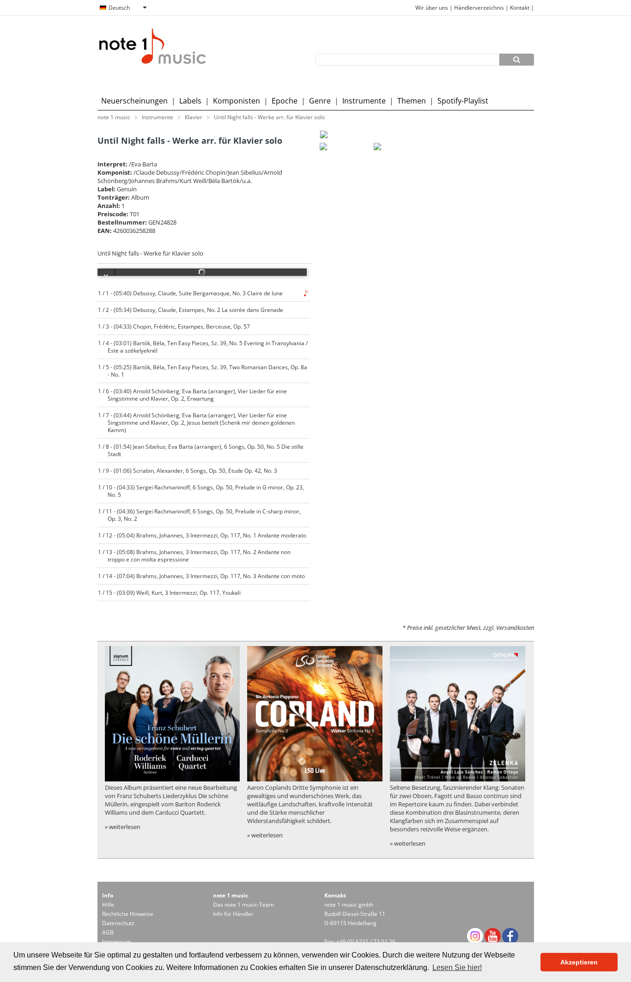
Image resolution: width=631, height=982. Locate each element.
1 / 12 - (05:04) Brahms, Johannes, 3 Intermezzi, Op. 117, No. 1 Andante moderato (202, 535)
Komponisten (236, 101)
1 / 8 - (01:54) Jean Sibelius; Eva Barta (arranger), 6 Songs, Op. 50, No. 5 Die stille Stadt (200, 450)
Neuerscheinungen (134, 101)
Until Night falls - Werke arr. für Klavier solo (269, 117)
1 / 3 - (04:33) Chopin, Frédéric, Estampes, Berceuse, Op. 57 (174, 326)
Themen (411, 101)
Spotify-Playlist (462, 101)
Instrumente (364, 101)
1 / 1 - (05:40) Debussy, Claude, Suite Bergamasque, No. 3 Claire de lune (190, 293)
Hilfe (108, 905)
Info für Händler (233, 914)
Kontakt (520, 8)
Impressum (116, 941)
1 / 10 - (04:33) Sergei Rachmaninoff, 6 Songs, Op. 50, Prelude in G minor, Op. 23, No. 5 (201, 490)
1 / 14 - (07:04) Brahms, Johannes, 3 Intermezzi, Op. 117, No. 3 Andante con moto (201, 575)
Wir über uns (431, 8)
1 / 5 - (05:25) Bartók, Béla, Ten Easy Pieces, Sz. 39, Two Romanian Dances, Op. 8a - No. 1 (202, 370)
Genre (320, 101)
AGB (108, 932)
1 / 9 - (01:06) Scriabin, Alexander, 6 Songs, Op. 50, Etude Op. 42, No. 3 (187, 470)
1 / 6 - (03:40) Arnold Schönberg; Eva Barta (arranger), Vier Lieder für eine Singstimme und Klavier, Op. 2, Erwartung (192, 394)
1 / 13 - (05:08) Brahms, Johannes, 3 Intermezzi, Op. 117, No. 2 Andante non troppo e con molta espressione (194, 555)
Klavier (193, 117)
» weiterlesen (122, 827)
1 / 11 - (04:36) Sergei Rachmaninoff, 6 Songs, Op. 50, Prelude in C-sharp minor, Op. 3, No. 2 (199, 514)
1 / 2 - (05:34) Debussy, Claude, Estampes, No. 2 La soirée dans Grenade (190, 309)
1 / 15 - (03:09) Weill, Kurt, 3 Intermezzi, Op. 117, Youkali (169, 592)
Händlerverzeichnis (479, 8)
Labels (190, 101)
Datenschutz (118, 923)
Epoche (284, 101)
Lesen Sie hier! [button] (457, 967)
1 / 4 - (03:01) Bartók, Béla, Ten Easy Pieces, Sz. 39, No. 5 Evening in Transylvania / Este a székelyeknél (203, 346)
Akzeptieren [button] (579, 962)
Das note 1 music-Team (243, 905)
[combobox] (122, 8)
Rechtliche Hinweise (127, 914)
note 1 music (113, 117)
